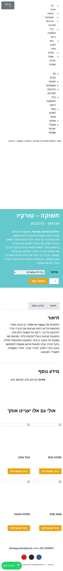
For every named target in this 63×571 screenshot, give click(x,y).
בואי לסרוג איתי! (53, 45)
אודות (51, 52)
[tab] (53, 305)
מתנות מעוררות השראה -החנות (40, 141)
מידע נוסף (38, 305)
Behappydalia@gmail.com (23, 548)
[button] (55, 70)
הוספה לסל (38, 281)
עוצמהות (49, 17)
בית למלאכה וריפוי (52, 33)
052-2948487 (47, 548)
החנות (50, 13)
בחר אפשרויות (50, 471)
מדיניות (50, 565)
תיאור (53, 305)
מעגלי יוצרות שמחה (52, 60)
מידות (54, 272)
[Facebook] (39, 557)
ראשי (59, 141)
